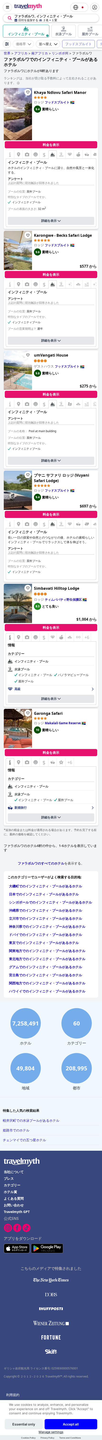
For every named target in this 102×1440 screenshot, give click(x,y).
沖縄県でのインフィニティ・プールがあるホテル (45, 910)
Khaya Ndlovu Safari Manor (60, 92)
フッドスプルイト (78, 44)
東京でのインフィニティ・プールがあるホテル (44, 942)
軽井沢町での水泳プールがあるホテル (31, 1120)
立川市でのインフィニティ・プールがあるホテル (45, 918)
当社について (14, 1171)
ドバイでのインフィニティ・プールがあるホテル (45, 934)
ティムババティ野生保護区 (63, 599)
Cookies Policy (28, 1437)
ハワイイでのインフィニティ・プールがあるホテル (47, 991)
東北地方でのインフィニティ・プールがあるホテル (47, 959)
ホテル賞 (10, 1191)
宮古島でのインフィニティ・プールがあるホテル (45, 975)
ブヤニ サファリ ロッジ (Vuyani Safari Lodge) (61, 478)
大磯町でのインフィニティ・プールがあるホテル (45, 886)
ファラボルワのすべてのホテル (41, 863)
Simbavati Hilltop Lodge (56, 588)
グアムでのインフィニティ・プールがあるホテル (45, 967)
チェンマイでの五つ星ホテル (24, 1140)
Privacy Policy (47, 1437)
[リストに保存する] (27, 92)
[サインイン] (94, 7)
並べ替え (45, 44)
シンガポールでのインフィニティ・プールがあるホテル (50, 902)
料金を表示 (51, 145)
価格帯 (21, 44)
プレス (9, 1178)
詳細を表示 (49, 220)
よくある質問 (14, 1198)
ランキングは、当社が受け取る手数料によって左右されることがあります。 (50, 80)
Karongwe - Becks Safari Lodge (63, 235)
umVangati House (51, 355)
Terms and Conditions (70, 1437)
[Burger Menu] (7, 7)
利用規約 (12, 1394)
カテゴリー (12, 1185)
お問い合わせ (14, 1205)
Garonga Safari (48, 713)
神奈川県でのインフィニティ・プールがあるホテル (47, 926)
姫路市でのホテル (16, 1130)
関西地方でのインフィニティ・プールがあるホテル (47, 983)
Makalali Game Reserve (63, 723)
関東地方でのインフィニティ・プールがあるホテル (47, 950)
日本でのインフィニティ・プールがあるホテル (44, 894)
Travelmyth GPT (17, 1211)
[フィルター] (7, 44)
